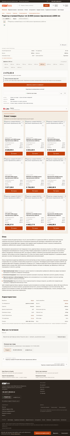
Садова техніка (56, 419)
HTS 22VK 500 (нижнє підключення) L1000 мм (11, 177)
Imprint (3, 415)
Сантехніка (63, 419)
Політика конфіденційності (8, 411)
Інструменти (38, 419)
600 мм (18, 64)
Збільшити (64, 44)
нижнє (32, 315)
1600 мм (6, 67)
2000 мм (19, 67)
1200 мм (55, 64)
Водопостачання (30, 419)
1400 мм (62, 64)
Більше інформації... (16, 433)
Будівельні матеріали (19, 419)
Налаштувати (64, 433)
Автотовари (10, 419)
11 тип (32, 318)
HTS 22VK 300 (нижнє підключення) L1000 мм (11, 214)
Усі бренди (42, 393)
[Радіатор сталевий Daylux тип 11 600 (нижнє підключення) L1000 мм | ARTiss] (38, 34)
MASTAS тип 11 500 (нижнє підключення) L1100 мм (33, 139)
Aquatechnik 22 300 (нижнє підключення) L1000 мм (55, 214)
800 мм (30, 64)
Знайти (46, 5)
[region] (35, 34)
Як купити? (42, 385)
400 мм (6, 64)
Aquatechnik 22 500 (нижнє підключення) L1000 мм (55, 177)
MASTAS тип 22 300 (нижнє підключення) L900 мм (33, 214)
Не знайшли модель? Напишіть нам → (11, 401)
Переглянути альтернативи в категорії (35, 89)
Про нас (4, 407)
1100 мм (49, 64)
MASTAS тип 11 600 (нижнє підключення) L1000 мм (12, 139)
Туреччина (65, 300)
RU (49, 1)
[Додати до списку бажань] (65, 93)
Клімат (43, 419)
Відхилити (55, 433)
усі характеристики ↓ (7, 58)
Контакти (42, 391)
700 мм (24, 64)
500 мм (12, 64)
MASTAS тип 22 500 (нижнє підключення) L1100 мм (33, 177)
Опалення (48, 419)
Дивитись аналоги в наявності (35, 84)
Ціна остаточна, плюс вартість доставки (12, 75)
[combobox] (32, 5)
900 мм (36, 64)
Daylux (32, 300)
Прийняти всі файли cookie (42, 433)
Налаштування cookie (6, 428)
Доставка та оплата (44, 387)
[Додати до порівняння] (61, 93)
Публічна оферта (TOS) (7, 409)
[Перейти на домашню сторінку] (8, 5)
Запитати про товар (32, 93)
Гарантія (42, 389)
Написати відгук (62, 336)
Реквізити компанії (6, 413)
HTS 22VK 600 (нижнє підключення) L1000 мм (54, 139)
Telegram (7, 350)
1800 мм (13, 67)
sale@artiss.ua (28, 350)
